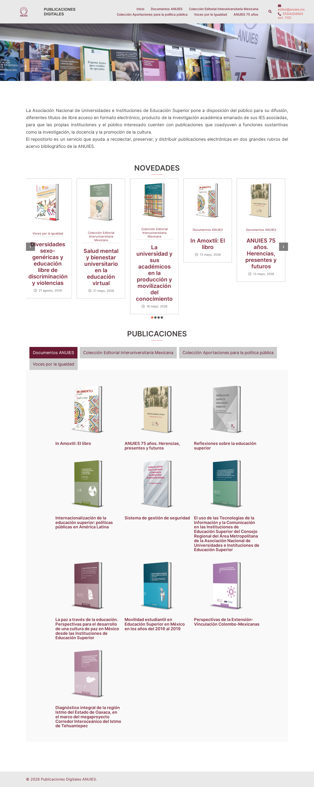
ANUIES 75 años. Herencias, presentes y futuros (210, 253)
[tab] (53, 352)
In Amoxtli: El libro (157, 243)
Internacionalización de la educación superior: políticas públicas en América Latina (84, 522)
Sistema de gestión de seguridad (157, 517)
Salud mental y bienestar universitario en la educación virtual (50, 267)
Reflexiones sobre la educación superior (263, 250)
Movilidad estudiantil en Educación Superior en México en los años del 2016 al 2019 (155, 624)
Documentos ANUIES (167, 9)
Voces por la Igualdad (210, 14)
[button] (270, 12)
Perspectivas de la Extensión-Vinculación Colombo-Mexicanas (227, 622)
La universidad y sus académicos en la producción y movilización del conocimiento (103, 273)
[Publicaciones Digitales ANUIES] (46, 11)
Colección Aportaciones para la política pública (152, 14)
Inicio (140, 9)
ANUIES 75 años (246, 14)
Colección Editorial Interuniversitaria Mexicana (223, 9)
